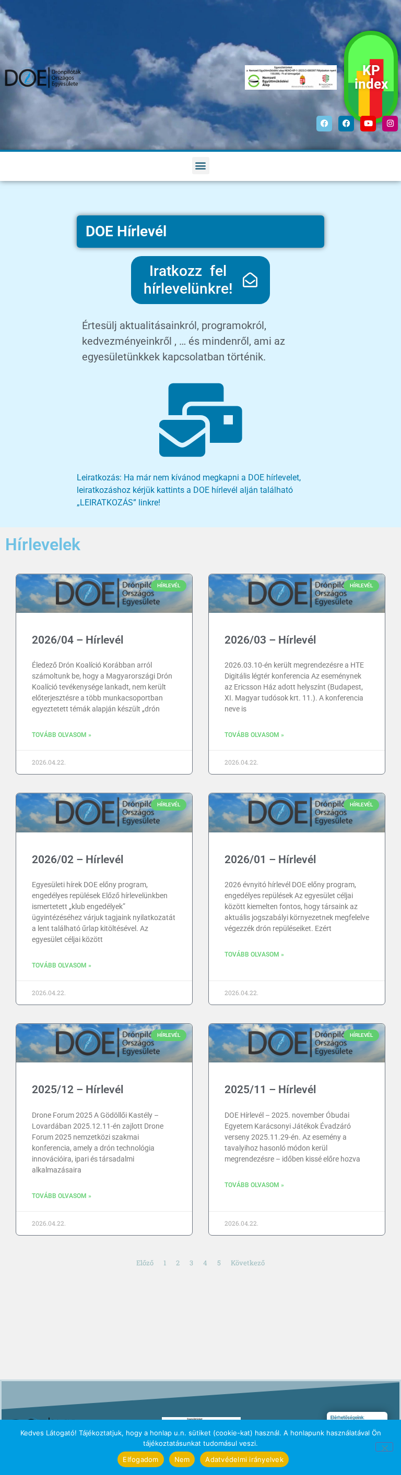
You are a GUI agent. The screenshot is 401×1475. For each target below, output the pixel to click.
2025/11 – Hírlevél (270, 1089)
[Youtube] (368, 123)
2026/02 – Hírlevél (77, 859)
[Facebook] (324, 123)
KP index (371, 77)
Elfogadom (140, 1459)
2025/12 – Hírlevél (77, 1089)
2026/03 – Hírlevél (270, 640)
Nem (182, 1459)
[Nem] (384, 1447)
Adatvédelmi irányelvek (244, 1459)
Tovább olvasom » (61, 735)
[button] (200, 165)
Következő (248, 1262)
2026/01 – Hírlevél (270, 859)
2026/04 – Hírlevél (77, 640)
